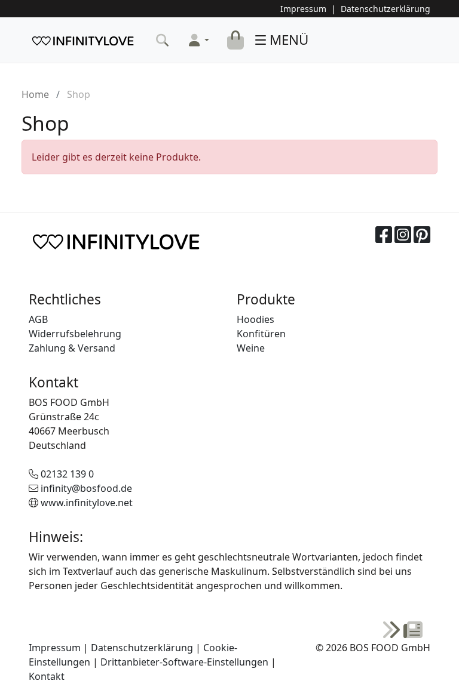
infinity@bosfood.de (86, 488)
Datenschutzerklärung (385, 8)
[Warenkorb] (235, 40)
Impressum (303, 8)
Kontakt (47, 676)
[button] (199, 40)
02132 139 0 (67, 474)
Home (35, 94)
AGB (38, 319)
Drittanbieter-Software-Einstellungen (184, 662)
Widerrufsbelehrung (75, 333)
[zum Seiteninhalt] (402, 630)
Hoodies (255, 319)
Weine (251, 348)
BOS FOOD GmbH (82, 40)
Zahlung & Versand (72, 348)
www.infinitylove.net (87, 502)
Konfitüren (261, 333)
